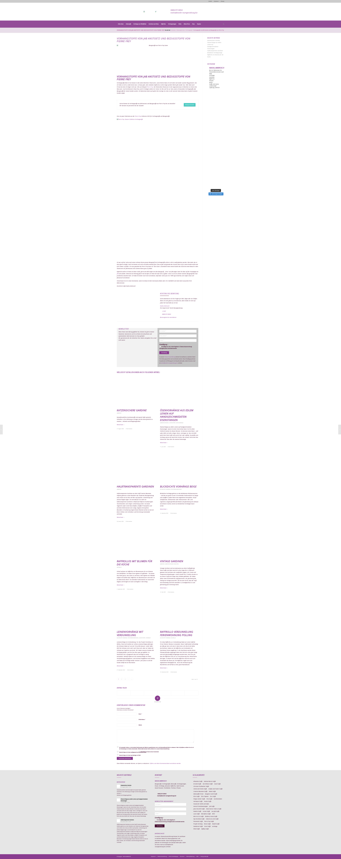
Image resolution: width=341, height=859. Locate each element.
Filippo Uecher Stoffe (199, 799)
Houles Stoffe (207, 801)
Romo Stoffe (207, 824)
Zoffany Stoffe (205, 829)
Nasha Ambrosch (164, 306)
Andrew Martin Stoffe (210, 781)
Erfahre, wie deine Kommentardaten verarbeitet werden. (165, 763)
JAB (118, 273)
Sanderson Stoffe (198, 826)
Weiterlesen (120, 424)
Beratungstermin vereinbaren (168, 317)
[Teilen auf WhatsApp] (151, 693)
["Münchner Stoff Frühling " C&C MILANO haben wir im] (215, 183)
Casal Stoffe (217, 784)
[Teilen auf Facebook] (123, 693)
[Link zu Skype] (220, 856)
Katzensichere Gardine (132, 410)
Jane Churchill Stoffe (199, 809)
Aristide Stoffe (197, 784)
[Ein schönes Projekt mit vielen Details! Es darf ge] (215, 115)
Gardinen (119, 413)
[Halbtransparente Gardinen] (136, 467)
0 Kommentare (129, 428)
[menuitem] (121, 24)
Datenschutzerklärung (170, 357)
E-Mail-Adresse (142, 719)
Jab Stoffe (211, 806)
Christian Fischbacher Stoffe (201, 786)
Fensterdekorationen (176, 489)
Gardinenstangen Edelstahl (172, 564)
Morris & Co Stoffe (198, 816)
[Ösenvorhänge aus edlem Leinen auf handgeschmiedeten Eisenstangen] (179, 391)
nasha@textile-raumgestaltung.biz (183, 13)
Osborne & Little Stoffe (212, 819)
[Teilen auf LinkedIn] (178, 693)
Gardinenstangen (164, 422)
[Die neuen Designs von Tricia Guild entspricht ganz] (215, 153)
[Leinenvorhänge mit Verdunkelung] (136, 613)
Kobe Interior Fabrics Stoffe (213, 809)
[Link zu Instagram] (215, 856)
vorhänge (214, 826)
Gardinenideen (218, 799)
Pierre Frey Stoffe (209, 821)
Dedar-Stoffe (212, 791)
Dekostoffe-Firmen (198, 794)
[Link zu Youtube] (223, 856)
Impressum (216, 1)
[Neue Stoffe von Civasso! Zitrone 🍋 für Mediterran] (215, 163)
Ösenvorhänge (179, 422)
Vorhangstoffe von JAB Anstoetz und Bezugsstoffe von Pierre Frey (141, 30)
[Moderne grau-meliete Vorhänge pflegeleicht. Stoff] (215, 134)
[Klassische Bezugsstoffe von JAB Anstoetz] (339, 429)
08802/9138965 (176, 10)
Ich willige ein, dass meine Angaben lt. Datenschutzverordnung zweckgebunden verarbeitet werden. (175, 347)
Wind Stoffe (196, 829)
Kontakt (210, 1)
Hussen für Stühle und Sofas (201, 804)
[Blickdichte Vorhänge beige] (179, 467)
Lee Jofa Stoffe (215, 811)
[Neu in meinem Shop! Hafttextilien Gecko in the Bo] (215, 124)
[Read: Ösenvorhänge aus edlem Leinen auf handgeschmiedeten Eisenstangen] (118, 800)
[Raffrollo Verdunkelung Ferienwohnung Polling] (179, 613)
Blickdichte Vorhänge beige (178, 486)
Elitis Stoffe (196, 796)
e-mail (164, 311)
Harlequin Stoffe (197, 801)
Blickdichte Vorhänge (165, 489)
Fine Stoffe (209, 799)
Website (140, 725)
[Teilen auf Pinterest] (164, 693)
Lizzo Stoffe (196, 814)
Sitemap (222, 1)
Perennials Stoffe (198, 821)
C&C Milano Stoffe (208, 784)
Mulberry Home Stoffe (211, 816)
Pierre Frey (150, 87)
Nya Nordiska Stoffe (198, 819)
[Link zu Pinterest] (217, 856)
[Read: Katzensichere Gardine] (118, 786)
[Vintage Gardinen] (179, 542)
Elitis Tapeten (205, 796)
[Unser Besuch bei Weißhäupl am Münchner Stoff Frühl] (215, 144)
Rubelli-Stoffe (215, 824)
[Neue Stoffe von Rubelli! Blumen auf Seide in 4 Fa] (215, 173)
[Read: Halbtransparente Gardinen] (118, 820)
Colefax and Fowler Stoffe (215, 789)
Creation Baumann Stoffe (200, 791)
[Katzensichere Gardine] (136, 391)
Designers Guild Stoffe (211, 794)
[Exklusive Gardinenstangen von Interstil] (1, 429)
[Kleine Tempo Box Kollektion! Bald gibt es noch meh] (215, 105)
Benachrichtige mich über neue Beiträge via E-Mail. (130, 755)
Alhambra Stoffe (197, 781)
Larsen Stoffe (206, 811)
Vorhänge (148, 637)
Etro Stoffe (213, 796)
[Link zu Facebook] (212, 856)
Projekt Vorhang (197, 824)
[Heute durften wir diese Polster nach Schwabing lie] (215, 95)
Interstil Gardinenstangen (200, 806)
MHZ (213, 814)
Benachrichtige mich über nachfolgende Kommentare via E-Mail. (132, 752)
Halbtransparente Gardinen (135, 486)
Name (140, 714)
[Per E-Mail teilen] (191, 693)
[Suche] (223, 24)
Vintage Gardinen (171, 561)
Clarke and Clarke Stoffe (200, 789)
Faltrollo (119, 567)
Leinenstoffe (172, 422)
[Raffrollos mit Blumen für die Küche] (136, 542)
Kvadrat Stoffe (197, 811)
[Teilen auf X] (137, 693)
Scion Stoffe (207, 826)
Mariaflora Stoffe (206, 814)
